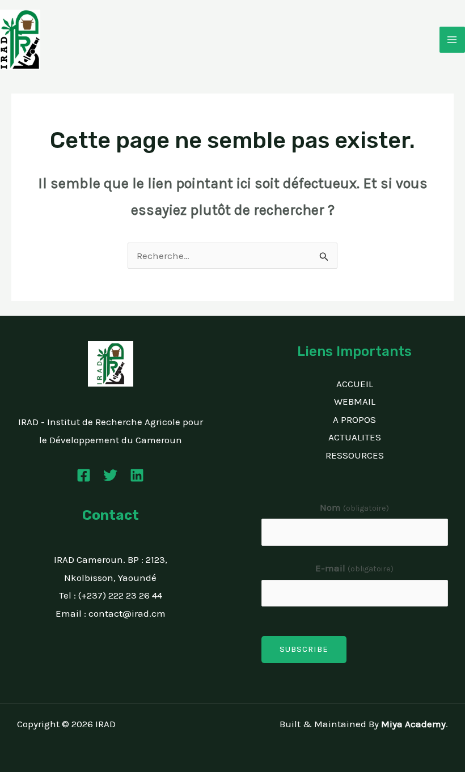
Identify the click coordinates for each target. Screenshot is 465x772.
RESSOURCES (354, 455)
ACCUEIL (354, 383)
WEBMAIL (354, 401)
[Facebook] (84, 475)
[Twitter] (110, 475)
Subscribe (304, 649)
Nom (354, 507)
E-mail (354, 568)
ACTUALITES (354, 437)
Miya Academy (413, 723)
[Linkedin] (137, 475)
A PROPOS (354, 419)
